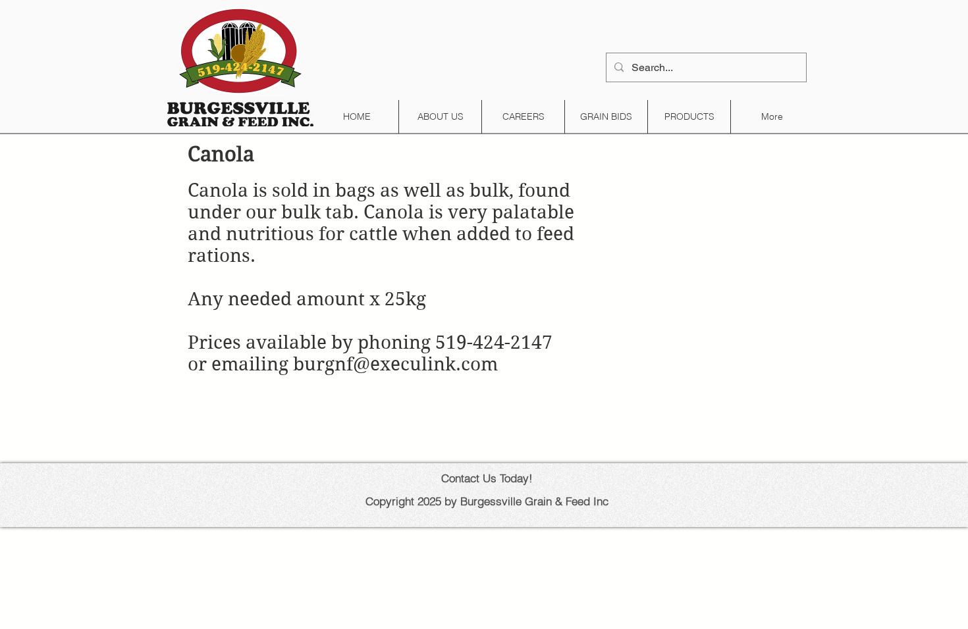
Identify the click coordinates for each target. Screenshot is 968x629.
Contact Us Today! (487, 478)
